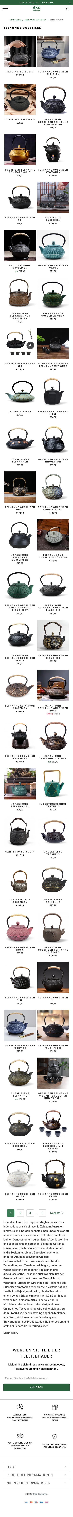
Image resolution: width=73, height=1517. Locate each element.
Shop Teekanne (39, 1494)
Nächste (55, 1213)
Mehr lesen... (11, 1332)
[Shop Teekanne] (36, 8)
